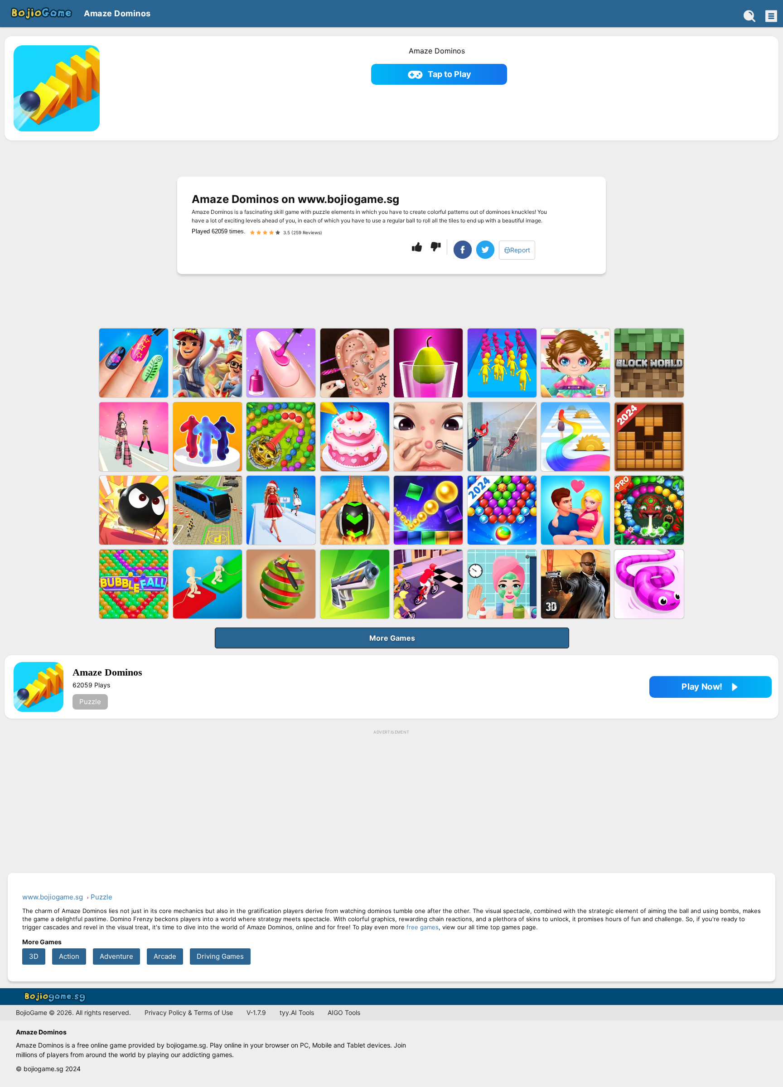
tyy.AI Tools (297, 1012)
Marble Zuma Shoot (280, 436)
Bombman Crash (133, 510)
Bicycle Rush (428, 584)
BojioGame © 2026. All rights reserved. (73, 1012)
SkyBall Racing (354, 510)
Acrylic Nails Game (133, 363)
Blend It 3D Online (428, 363)
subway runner (207, 363)
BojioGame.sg (41, 13)
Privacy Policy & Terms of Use (189, 1012)
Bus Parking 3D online (207, 510)
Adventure (116, 956)
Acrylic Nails (280, 363)
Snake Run (648, 584)
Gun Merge (354, 584)
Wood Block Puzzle (648, 436)
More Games (392, 638)
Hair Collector (575, 436)
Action (69, 956)
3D (34, 956)
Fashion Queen (280, 510)
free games (422, 927)
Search (749, 15)
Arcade (165, 956)
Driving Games (220, 956)
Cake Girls (354, 436)
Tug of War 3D (207, 584)
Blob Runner (207, 436)
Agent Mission (575, 584)
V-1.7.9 (256, 1012)
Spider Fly (502, 436)
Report (520, 250)
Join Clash (502, 363)
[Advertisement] (391, 802)
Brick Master (428, 510)
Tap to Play (449, 74)
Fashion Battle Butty (133, 436)
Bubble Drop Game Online (133, 584)
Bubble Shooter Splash (502, 510)
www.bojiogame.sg (56, 997)
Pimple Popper (428, 436)
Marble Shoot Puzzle (648, 510)
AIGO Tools (344, 1012)
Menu (770, 15)
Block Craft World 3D (648, 363)
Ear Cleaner (354, 363)
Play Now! (702, 687)
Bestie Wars (575, 510)
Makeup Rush (502, 584)
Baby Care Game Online (575, 363)
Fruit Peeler (280, 584)
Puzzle (90, 701)
